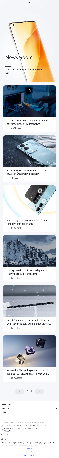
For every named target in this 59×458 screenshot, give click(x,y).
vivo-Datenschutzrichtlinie (23, 445)
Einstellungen (29, 448)
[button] (2, 2)
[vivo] (4, 404)
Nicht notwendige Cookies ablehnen (29, 452)
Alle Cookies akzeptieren (29, 455)
